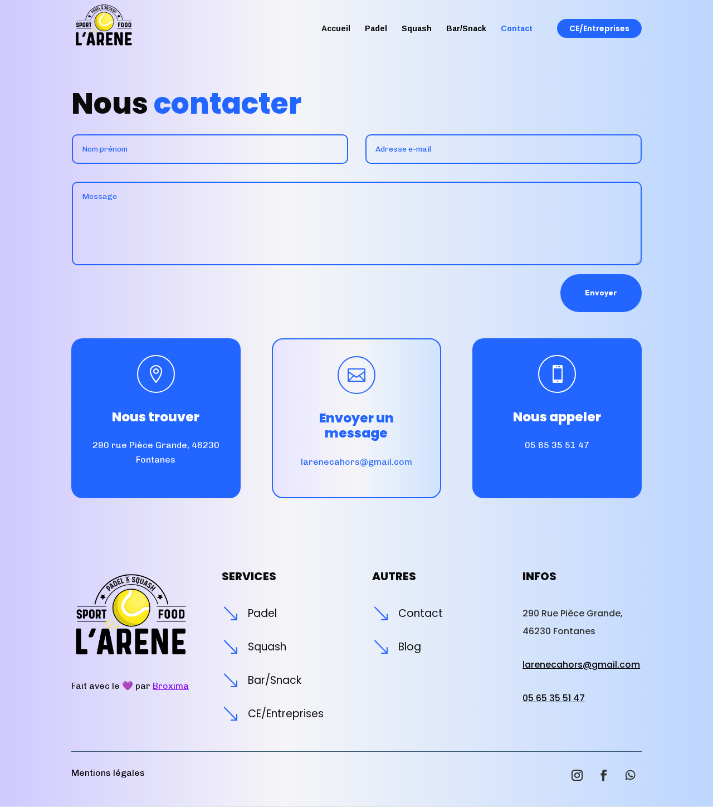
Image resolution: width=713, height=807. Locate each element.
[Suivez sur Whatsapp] (630, 775)
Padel (376, 29)
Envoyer (601, 293)
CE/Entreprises (599, 28)
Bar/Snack (466, 29)
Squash (417, 29)
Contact (517, 29)
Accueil (335, 29)
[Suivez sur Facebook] (604, 775)
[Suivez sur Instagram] (577, 775)
